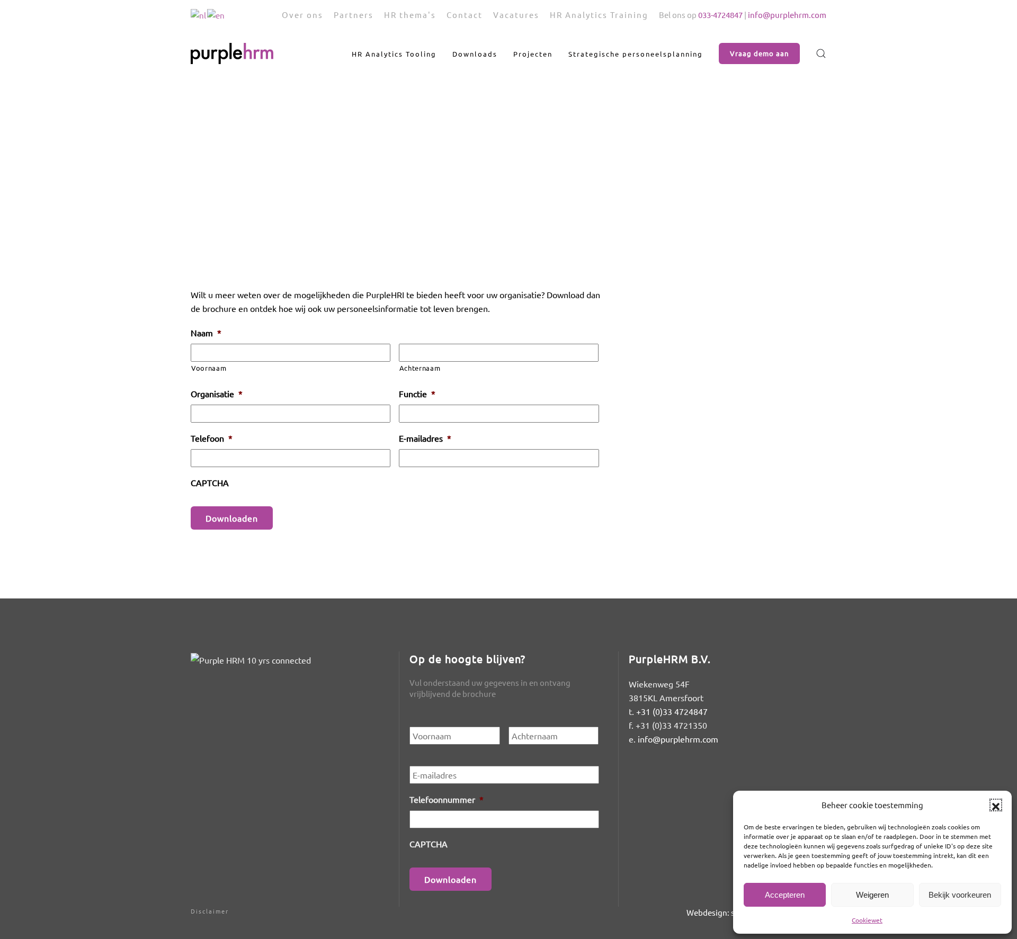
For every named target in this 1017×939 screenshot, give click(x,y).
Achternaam (420, 367)
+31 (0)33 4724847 (672, 711)
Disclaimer (210, 911)
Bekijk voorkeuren (960, 894)
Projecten (532, 53)
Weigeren (872, 894)
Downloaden (232, 518)
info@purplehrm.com (787, 15)
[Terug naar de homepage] (232, 53)
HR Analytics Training (599, 15)
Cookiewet (867, 920)
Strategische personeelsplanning (635, 53)
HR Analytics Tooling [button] (394, 53)
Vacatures (516, 15)
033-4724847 (720, 15)
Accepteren (785, 894)
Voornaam (208, 367)
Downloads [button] (474, 53)
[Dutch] (199, 14)
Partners (353, 15)
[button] (996, 805)
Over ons (302, 15)
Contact (465, 15)
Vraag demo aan (759, 53)
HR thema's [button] (410, 15)
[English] (216, 14)
